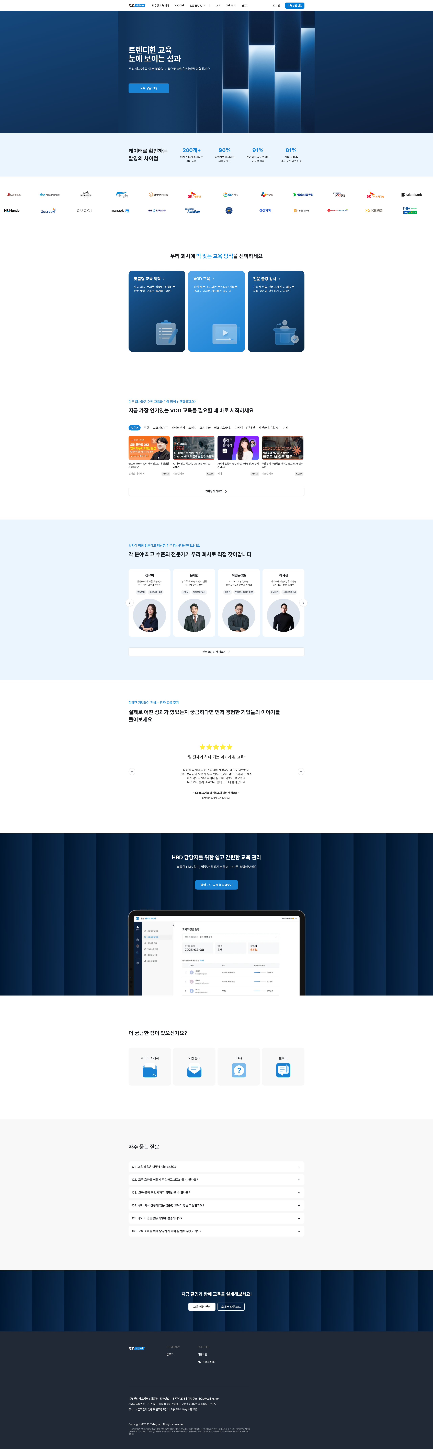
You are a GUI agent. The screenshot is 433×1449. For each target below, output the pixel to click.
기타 (285, 427)
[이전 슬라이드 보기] (130, 603)
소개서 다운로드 (231, 1307)
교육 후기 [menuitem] (231, 5)
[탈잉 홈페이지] (137, 1348)
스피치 (192, 427)
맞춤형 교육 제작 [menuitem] (160, 5)
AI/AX (135, 427)
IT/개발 (250, 427)
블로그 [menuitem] (245, 5)
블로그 (170, 1354)
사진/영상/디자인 (269, 427)
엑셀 (146, 427)
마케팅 (239, 427)
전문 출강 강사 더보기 (214, 651)
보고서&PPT (160, 427)
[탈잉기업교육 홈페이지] (137, 5)
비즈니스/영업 (222, 427)
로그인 (276, 5)
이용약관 (202, 1354)
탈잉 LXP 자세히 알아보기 (217, 885)
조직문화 (205, 427)
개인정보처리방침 (207, 1362)
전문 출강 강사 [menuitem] (197, 5)
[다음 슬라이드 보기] (303, 603)
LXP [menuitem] (217, 5)
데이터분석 (178, 427)
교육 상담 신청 (295, 5)
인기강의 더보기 (214, 491)
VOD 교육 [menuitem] (179, 5)
